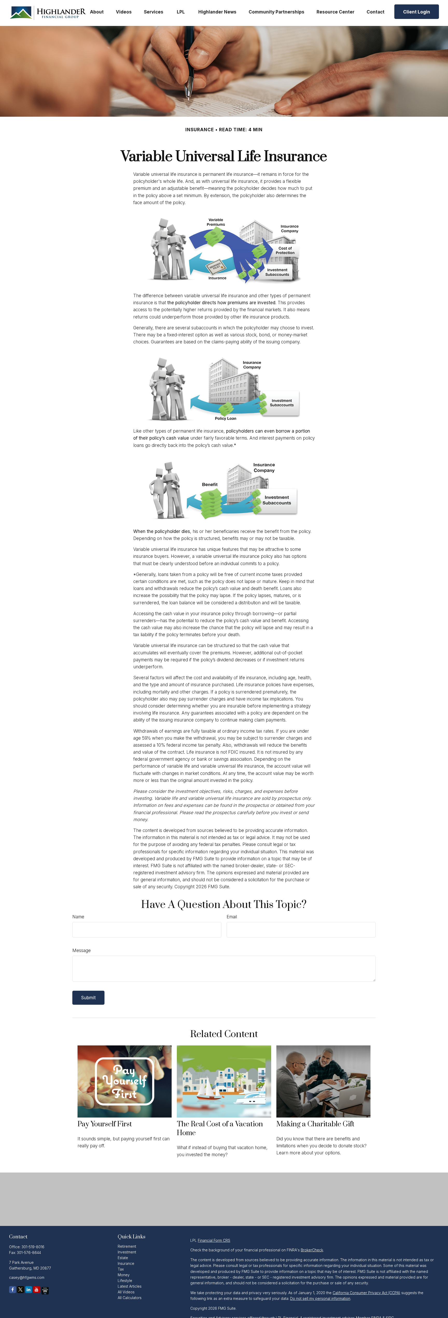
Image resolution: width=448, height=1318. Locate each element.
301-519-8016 (33, 1247)
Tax (121, 1269)
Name (78, 916)
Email (232, 916)
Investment (127, 1252)
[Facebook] (12, 1289)
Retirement (127, 1246)
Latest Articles (130, 1286)
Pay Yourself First (105, 1124)
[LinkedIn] (28, 1289)
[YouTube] (36, 1289)
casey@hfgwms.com (26, 1277)
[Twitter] (20, 1289)
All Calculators (130, 1297)
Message (81, 950)
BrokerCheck (312, 1250)
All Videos (126, 1292)
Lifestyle (125, 1280)
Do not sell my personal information (320, 1298)
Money (124, 1275)
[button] (97, 12)
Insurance (126, 1263)
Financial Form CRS (214, 1240)
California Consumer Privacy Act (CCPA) (366, 1293)
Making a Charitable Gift (315, 1124)
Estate (123, 1257)
